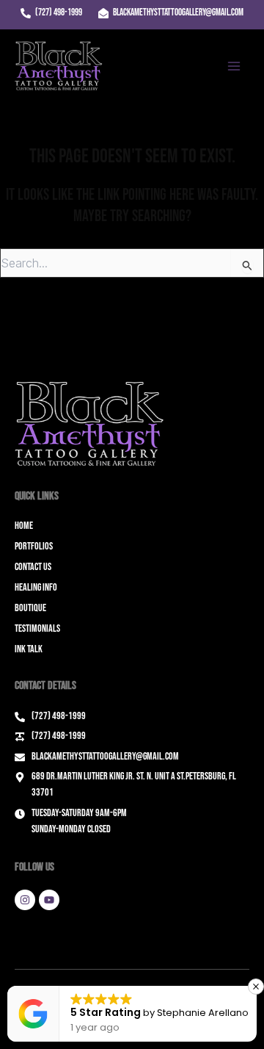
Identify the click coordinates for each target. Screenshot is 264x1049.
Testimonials (37, 628)
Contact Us (33, 566)
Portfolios (34, 546)
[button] (256, 986)
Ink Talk (29, 649)
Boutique (30, 608)
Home (24, 525)
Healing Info (36, 587)
